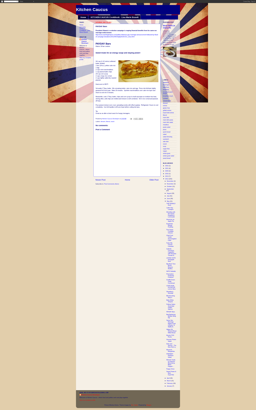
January (169, 386)
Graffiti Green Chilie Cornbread (170, 281)
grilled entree (167, 110)
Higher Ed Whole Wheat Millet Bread (171, 331)
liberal (108, 121)
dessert (103, 121)
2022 (167, 165)
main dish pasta (168, 120)
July (168, 196)
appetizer (166, 82)
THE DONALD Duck (170, 204)
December (170, 181)
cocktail (165, 98)
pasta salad (166, 127)
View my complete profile (87, 400)
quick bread (166, 132)
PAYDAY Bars (170, 312)
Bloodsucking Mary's (170, 296)
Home (83, 17)
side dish (166, 141)
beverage (166, 85)
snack (112, 121)
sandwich (166, 139)
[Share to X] (138, 119)
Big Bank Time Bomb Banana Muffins (171, 266)
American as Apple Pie (170, 220)
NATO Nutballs (171, 271)
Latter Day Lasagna (169, 208)
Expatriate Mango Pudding (169, 225)
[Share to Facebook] (140, 119)
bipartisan (166, 87)
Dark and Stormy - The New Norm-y (171, 345)
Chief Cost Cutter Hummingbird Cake (171, 238)
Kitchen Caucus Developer (85, 41)
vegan (165, 151)
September (170, 189)
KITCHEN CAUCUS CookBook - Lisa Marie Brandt (115, 17)
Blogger (148, 405)
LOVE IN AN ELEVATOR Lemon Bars (171, 287)
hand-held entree (168, 112)
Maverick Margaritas (170, 350)
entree (165, 105)
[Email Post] (130, 118)
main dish (166, 117)
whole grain (166, 153)
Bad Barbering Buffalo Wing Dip (171, 316)
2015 (167, 173)
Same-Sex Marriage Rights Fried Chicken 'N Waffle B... (171, 324)
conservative (167, 101)
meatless (166, 124)
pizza (164, 129)
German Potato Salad (171, 340)
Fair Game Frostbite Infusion (170, 231)
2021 (167, 168)
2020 (167, 171)
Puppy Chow (170, 369)
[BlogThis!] (136, 119)
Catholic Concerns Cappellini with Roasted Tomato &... (171, 252)
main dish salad (168, 122)
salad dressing (167, 136)
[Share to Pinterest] (142, 119)
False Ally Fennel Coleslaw (170, 244)
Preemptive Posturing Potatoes (170, 275)
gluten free (166, 108)
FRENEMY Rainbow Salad (169, 355)
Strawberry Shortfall (169, 292)
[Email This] (135, 119)
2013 (167, 176)
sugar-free (166, 148)
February (170, 383)
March (169, 380)
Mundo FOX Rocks (170, 336)
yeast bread (166, 158)
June (168, 198)
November (170, 184)
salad (164, 134)
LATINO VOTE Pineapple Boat (171, 259)
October (169, 186)
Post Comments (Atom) (111, 184)
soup (164, 146)
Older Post (153, 180)
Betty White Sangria (170, 300)
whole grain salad (168, 156)
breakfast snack (168, 96)
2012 (167, 179)
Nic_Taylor (134, 405)
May (168, 201)
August (169, 193)
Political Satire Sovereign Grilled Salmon (170, 307)
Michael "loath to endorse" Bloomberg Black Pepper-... (170, 363)
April (168, 378)
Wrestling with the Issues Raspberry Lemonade (170, 214)
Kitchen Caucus (92, 9)
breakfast (166, 89)
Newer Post (101, 180)
